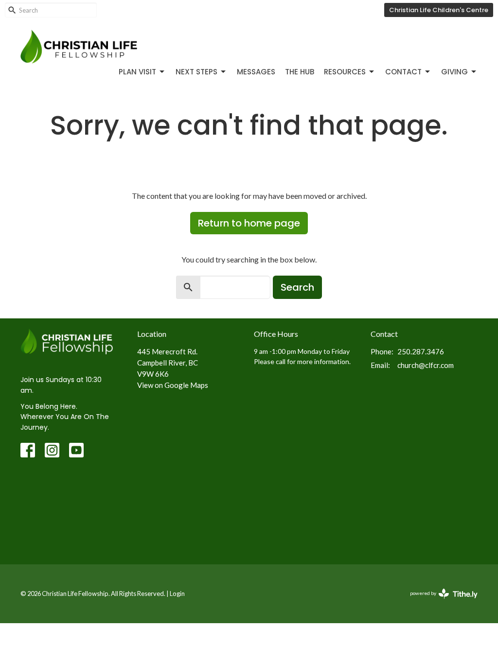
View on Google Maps (172, 385)
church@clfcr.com (425, 365)
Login (177, 593)
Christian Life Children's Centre (438, 10)
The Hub (299, 72)
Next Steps (196, 72)
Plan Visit (137, 72)
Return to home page (249, 223)
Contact (403, 72)
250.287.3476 (420, 351)
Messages (256, 72)
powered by (439, 601)
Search (297, 287)
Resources (345, 72)
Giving (454, 72)
